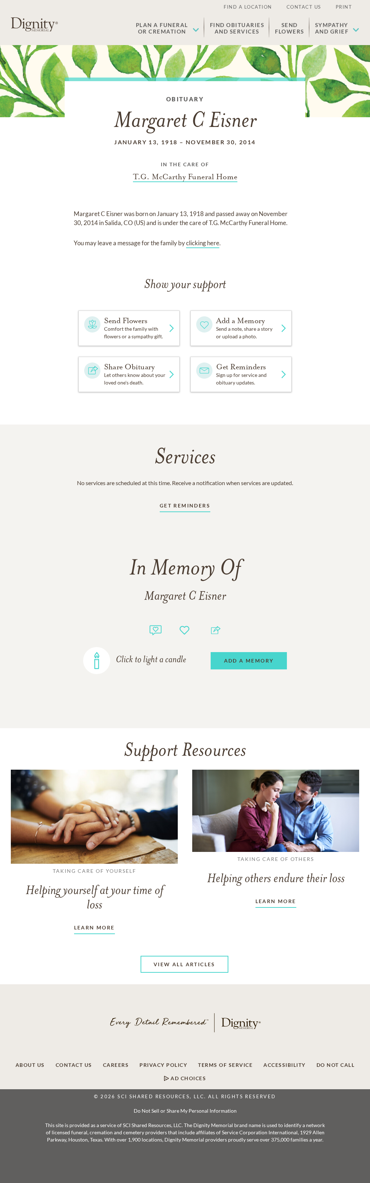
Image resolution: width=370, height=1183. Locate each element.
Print (344, 7)
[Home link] (34, 24)
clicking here (202, 243)
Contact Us (304, 7)
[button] (167, 28)
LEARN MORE (94, 927)
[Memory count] (156, 629)
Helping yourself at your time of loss (94, 890)
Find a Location (248, 7)
